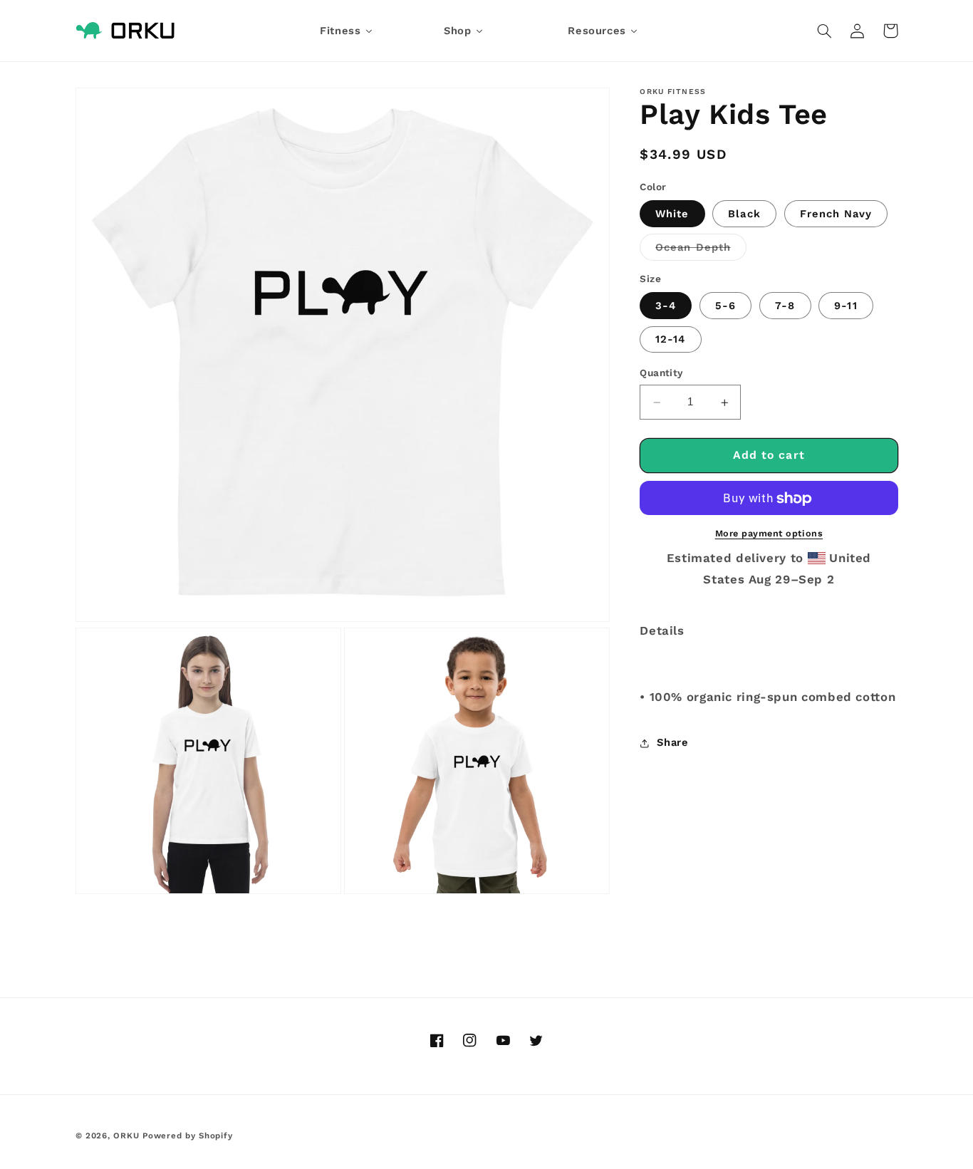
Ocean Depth (700, 251)
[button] (824, 30)
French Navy (836, 213)
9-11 (845, 306)
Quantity (661, 373)
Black (744, 213)
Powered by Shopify (187, 1136)
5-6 (725, 306)
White (672, 213)
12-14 (670, 339)
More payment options (769, 534)
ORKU (126, 1136)
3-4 (665, 306)
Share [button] (672, 743)
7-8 (785, 306)
